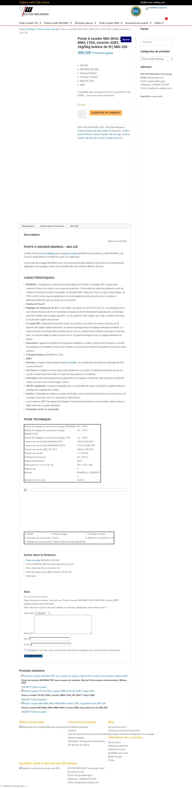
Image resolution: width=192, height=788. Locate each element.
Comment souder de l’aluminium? (124, 730)
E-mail (27, 644)
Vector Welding (47, 253)
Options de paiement (118, 746)
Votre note (29, 613)
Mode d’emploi (115, 756)
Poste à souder (33, 560)
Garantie (72, 730)
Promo (111, 760)
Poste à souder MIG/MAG (56, 23)
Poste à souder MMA (109, 23)
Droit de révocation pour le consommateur (88, 734)
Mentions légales (76, 737)
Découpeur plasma (84, 23)
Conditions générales (78, 727)
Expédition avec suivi (151, 96)
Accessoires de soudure (136, 23)
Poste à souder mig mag (89, 130)
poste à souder (69, 253)
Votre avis (29, 633)
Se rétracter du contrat (79, 745)
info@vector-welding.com (152, 2)
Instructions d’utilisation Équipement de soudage (131, 734)
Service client (114, 742)
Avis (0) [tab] (74, 226)
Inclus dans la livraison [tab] (52, 226)
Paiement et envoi (116, 749)
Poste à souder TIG (28, 23)
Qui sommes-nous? (117, 727)
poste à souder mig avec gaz (107, 134)
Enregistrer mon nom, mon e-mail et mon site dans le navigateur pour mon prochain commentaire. (74, 650)
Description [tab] (28, 226)
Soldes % (158, 23)
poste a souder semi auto (111, 138)
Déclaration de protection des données (86, 741)
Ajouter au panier (106, 113)
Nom (27, 639)
